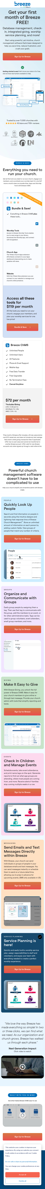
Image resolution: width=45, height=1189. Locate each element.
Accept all (22, 1175)
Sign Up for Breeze (22, 57)
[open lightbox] (22, 1067)
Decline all (22, 1181)
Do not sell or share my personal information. (21, 1162)
